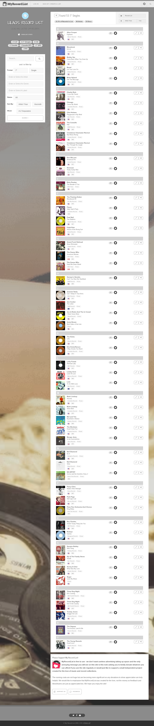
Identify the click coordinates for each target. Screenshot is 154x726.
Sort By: (10, 104)
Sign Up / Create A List (52, 4)
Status (9, 97)
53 (25, 42)
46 (36, 42)
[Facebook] (77, 715)
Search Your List (150, 4)
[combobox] (25, 77)
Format (9, 70)
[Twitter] (74, 715)
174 (14, 42)
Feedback (76, 691)
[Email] (80, 715)
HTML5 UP (86, 723)
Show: (9, 111)
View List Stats (26, 34)
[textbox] (26, 77)
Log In (36, 4)
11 (13, 45)
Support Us (61, 691)
